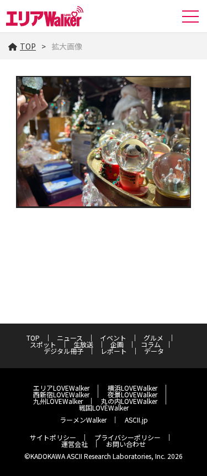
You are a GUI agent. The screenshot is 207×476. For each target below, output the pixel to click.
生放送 (83, 344)
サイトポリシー (53, 437)
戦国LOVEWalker (104, 407)
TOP (28, 46)
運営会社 (74, 443)
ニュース (70, 337)
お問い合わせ (126, 443)
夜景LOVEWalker (132, 394)
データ (154, 350)
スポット (43, 344)
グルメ (153, 337)
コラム (151, 344)
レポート (113, 350)
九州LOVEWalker (58, 401)
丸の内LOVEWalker (129, 401)
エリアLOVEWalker (61, 387)
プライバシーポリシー (127, 437)
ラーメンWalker (83, 419)
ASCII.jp (136, 419)
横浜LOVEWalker (132, 387)
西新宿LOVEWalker (61, 394)
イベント (113, 337)
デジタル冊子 (63, 350)
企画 (117, 344)
